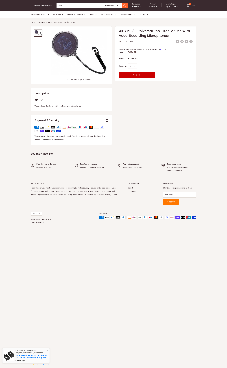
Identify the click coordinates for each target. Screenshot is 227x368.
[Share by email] (191, 41)
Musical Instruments (38, 14)
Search (130, 188)
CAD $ (34, 213)
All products (41, 22)
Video (92, 14)
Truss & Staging (107, 14)
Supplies (142, 14)
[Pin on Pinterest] (182, 41)
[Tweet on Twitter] (186, 41)
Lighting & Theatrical (75, 14)
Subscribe (171, 202)
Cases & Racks (126, 14)
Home (33, 22)
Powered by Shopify (37, 222)
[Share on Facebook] (177, 41)
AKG (120, 41)
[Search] (125, 5)
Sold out (136, 75)
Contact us (132, 191)
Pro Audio (57, 14)
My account (171, 6)
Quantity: (123, 66)
